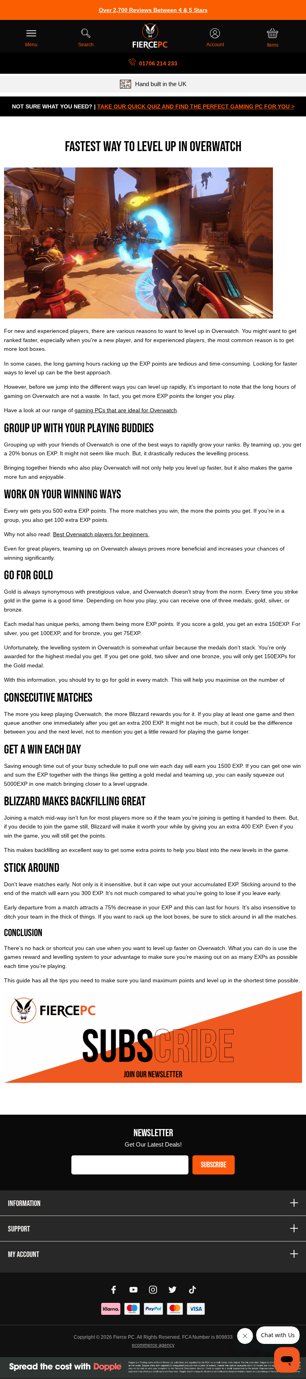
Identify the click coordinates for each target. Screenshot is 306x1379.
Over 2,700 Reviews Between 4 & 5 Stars (153, 10)
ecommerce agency (153, 1345)
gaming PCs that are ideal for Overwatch (126, 410)
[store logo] (150, 36)
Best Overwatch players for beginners (101, 534)
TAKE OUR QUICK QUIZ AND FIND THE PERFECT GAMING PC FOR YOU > (195, 106)
